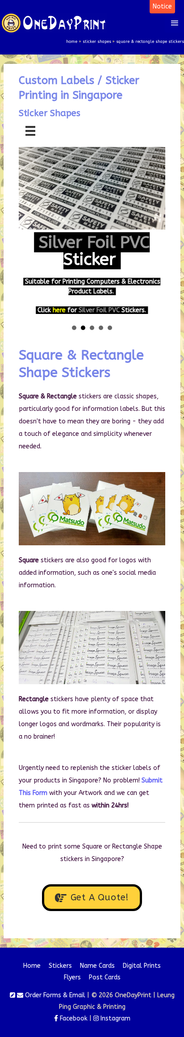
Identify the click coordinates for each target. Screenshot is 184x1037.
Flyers (72, 977)
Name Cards (97, 966)
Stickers (60, 966)
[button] (162, 6)
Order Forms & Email (54, 995)
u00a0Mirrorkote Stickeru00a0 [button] (110, 328)
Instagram (114, 1018)
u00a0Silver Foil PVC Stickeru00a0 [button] (83, 328)
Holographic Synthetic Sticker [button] (92, 328)
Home (32, 966)
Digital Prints (142, 966)
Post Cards (105, 977)
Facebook (73, 1018)
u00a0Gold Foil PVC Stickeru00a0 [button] (74, 328)
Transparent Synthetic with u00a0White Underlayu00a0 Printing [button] (101, 328)
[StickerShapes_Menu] (30, 131)
